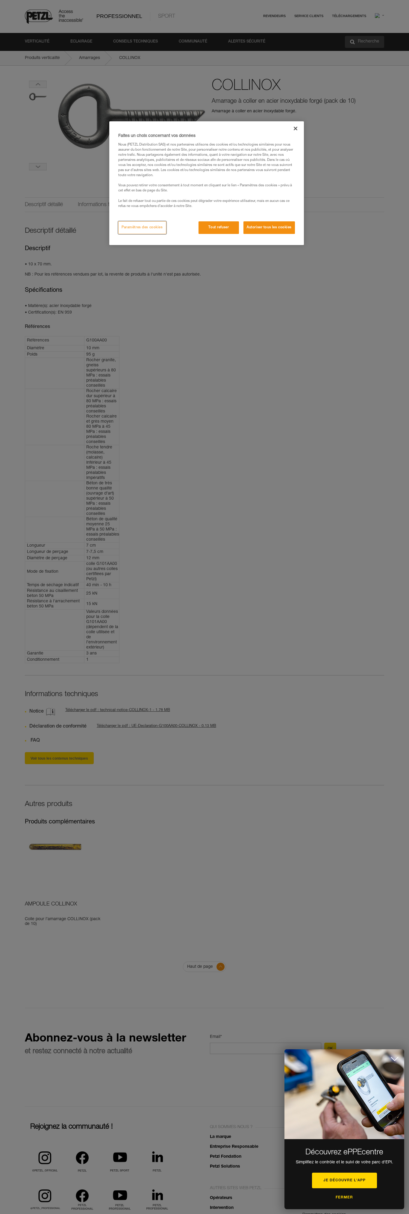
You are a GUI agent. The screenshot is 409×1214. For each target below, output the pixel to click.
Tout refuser (218, 227)
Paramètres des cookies (142, 227)
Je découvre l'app (344, 1180)
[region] (206, 183)
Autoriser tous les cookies (269, 227)
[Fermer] (295, 128)
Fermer (344, 1197)
